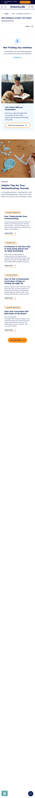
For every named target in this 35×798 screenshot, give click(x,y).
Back (6, 14)
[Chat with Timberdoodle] (30, 793)
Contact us (18, 57)
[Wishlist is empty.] (29, 6)
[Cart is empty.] (32, 6)
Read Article (9, 233)
